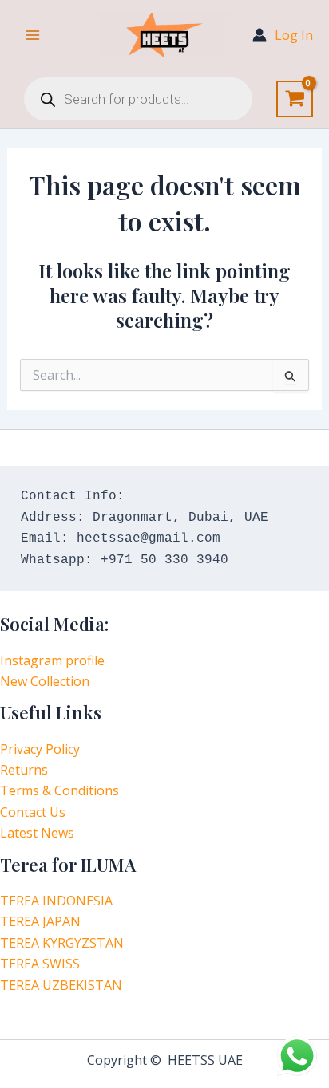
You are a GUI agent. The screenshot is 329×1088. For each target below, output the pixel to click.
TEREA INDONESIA (56, 900)
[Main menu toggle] (33, 35)
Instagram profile (52, 660)
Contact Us (32, 812)
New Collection (44, 681)
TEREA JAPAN (40, 921)
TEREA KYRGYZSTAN (62, 943)
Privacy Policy (40, 749)
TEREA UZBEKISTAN (61, 985)
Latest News (37, 833)
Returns (24, 770)
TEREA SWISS (40, 963)
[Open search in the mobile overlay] (138, 98)
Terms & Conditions (59, 790)
